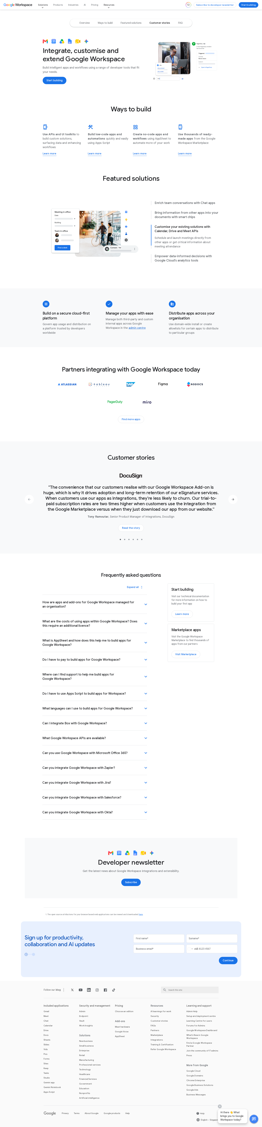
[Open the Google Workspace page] (18, 5)
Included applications (56, 1005)
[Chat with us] (254, 1119)
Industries (73, 5)
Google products (112, 1113)
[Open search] (188, 5)
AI (85, 5)
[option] (84, 23)
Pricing (94, 5)
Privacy (65, 1113)
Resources (109, 5)
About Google (91, 1113)
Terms (77, 1113)
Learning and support (199, 1005)
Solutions (43, 5)
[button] (254, 1119)
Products (58, 5)
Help (127, 1113)
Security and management (94, 1005)
